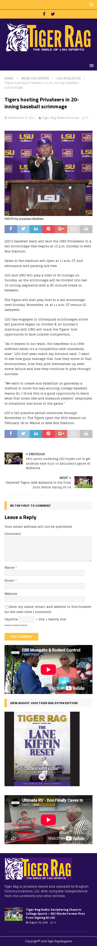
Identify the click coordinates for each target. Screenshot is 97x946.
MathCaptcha (21, 625)
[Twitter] (53, 14)
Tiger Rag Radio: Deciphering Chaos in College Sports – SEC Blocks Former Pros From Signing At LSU (55, 913)
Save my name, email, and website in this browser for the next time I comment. (48, 609)
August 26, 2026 (38, 922)
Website (11, 593)
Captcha (11, 619)
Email (10, 580)
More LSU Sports (35, 78)
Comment (13, 533)
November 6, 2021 (22, 117)
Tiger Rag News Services (60, 117)
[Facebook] (44, 14)
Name (10, 567)
